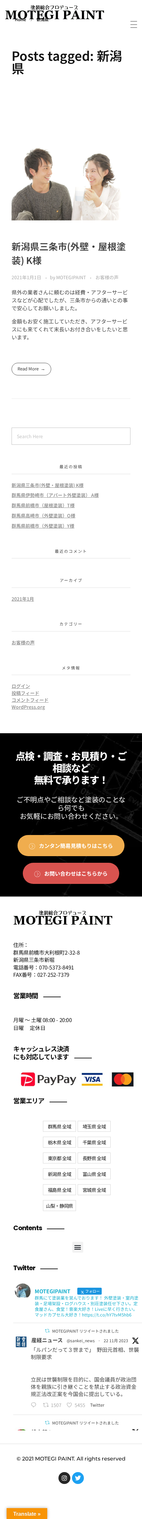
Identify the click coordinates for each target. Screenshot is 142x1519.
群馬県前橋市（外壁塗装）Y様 (43, 525)
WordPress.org (28, 706)
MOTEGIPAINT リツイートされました (85, 1331)
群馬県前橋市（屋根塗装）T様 (43, 505)
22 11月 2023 (116, 1340)
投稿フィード (25, 693)
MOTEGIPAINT (71, 277)
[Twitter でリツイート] (47, 1330)
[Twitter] (78, 1478)
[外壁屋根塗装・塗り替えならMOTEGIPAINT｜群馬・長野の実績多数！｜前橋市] (54, 14)
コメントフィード (30, 700)
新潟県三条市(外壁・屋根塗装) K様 (48, 485)
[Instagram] (64, 1478)
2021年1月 (23, 598)
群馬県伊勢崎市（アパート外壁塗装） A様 (55, 495)
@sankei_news (81, 1340)
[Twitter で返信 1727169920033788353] (35, 1405)
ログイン (21, 686)
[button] (77, 1247)
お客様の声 (107, 277)
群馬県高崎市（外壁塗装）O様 (43, 515)
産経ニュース (47, 1340)
